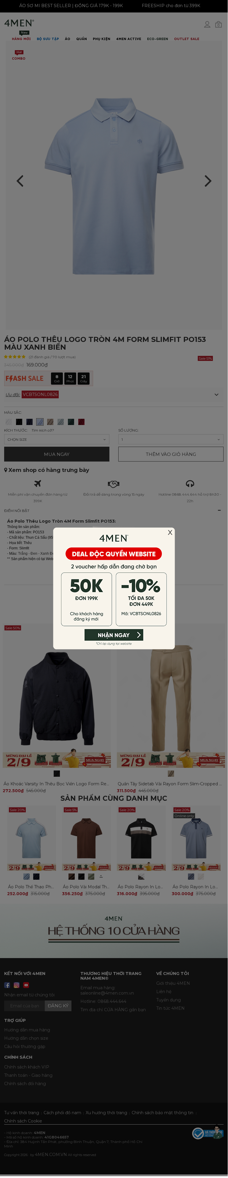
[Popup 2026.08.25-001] (114, 587)
